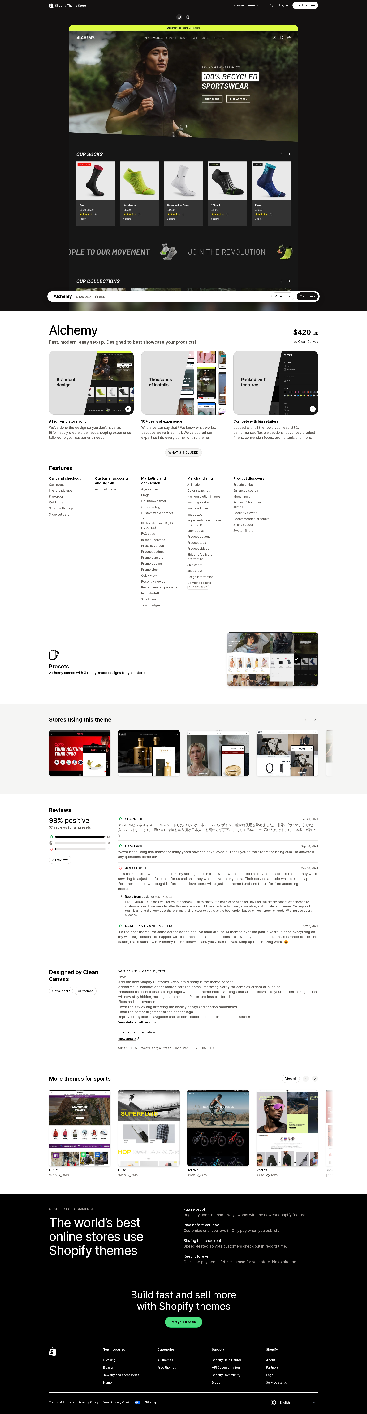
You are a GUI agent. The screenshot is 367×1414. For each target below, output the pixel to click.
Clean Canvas (308, 341)
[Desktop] (179, 17)
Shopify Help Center (226, 1360)
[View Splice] (272, 659)
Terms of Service (61, 1402)
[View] (79, 754)
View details (127, 1022)
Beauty (108, 1367)
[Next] (315, 720)
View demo (283, 296)
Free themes (167, 1367)
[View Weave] (248, 659)
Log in (283, 5)
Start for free (305, 5)
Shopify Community (226, 1375)
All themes (85, 991)
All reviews (60, 860)
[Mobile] (188, 17)
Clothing (109, 1360)
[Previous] (306, 720)
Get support (61, 991)
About (270, 1360)
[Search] (271, 5)
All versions (147, 1022)
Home (107, 1382)
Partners (272, 1367)
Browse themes (244, 5)
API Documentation (226, 1367)
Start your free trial (183, 1322)
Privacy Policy (88, 1402)
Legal (270, 1375)
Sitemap (151, 1402)
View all (290, 1078)
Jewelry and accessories (121, 1375)
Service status (276, 1382)
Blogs (216, 1382)
